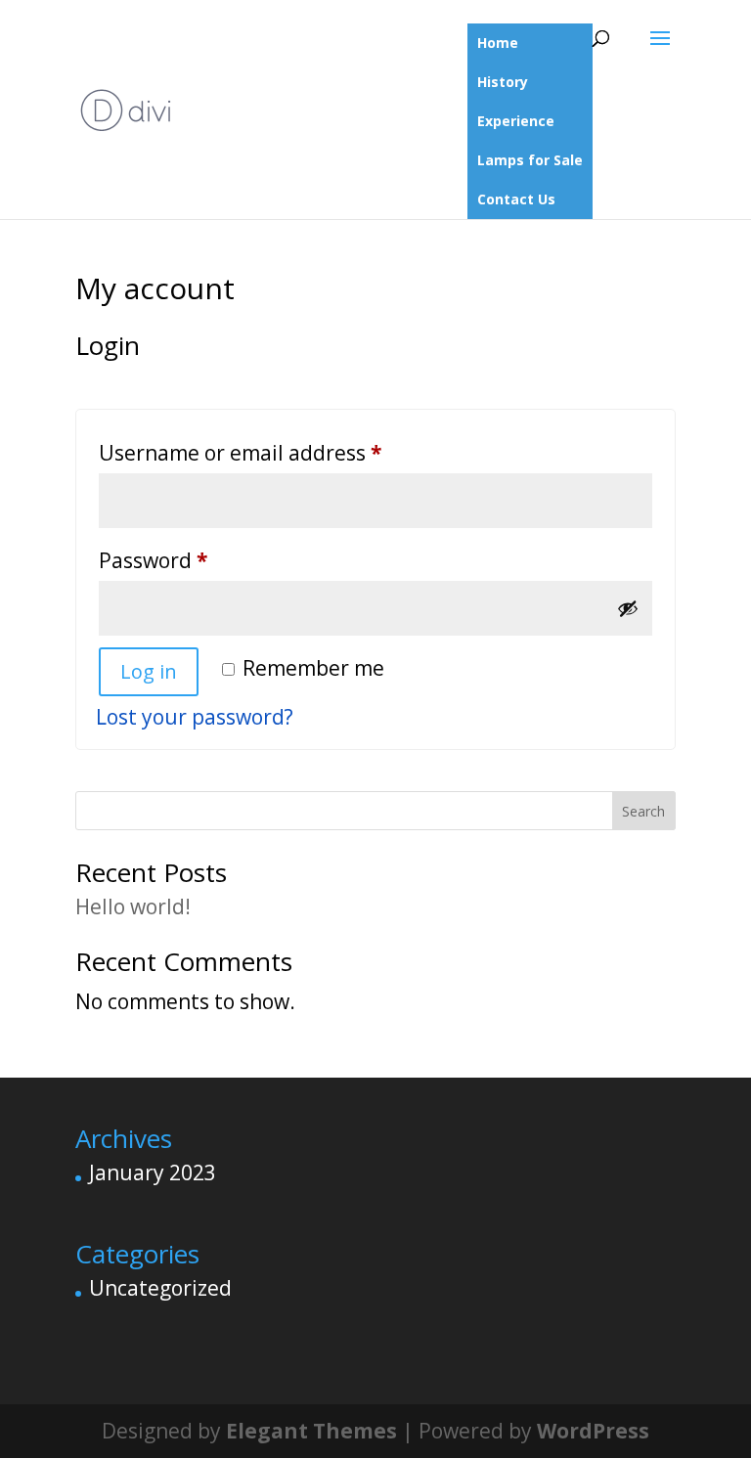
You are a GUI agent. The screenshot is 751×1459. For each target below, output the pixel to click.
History (502, 81)
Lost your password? (194, 716)
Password (197, 560)
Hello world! (133, 906)
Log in (148, 671)
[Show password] (628, 608)
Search (643, 811)
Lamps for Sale (530, 160)
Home (497, 42)
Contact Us (516, 199)
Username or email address (284, 452)
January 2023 (152, 1172)
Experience (515, 120)
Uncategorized (160, 1288)
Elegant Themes (311, 1430)
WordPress (593, 1430)
